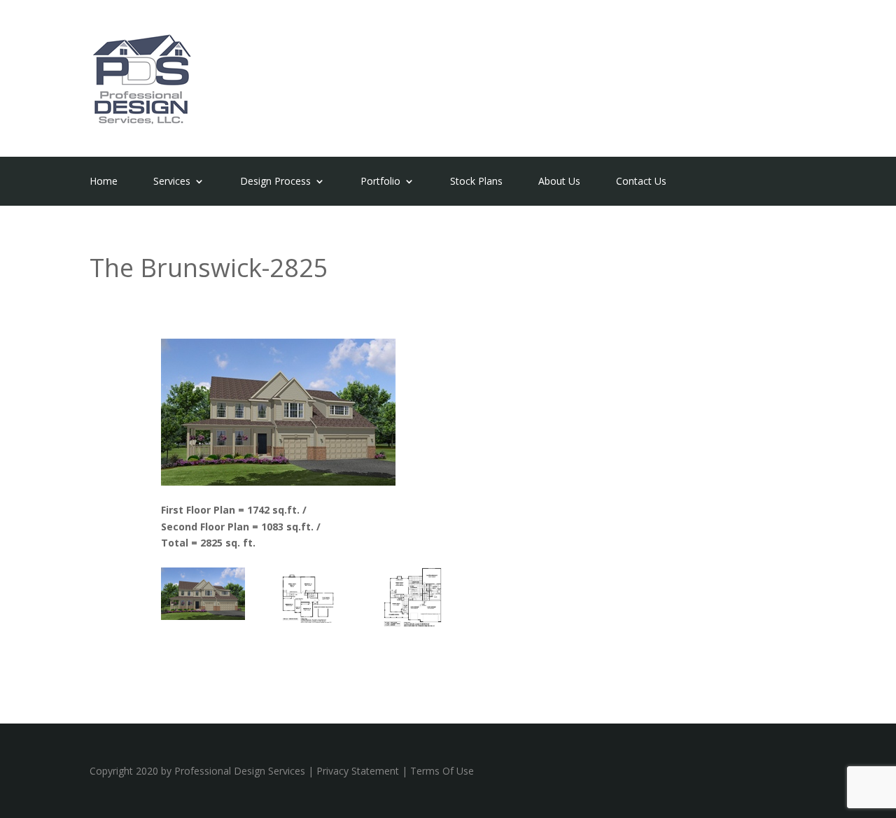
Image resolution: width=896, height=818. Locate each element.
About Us (559, 182)
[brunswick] (203, 616)
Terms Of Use (442, 770)
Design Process (275, 182)
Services (171, 182)
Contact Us (641, 182)
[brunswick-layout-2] (309, 623)
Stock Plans (476, 182)
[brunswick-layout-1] (415, 623)
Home (104, 182)
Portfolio (380, 182)
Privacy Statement (357, 770)
